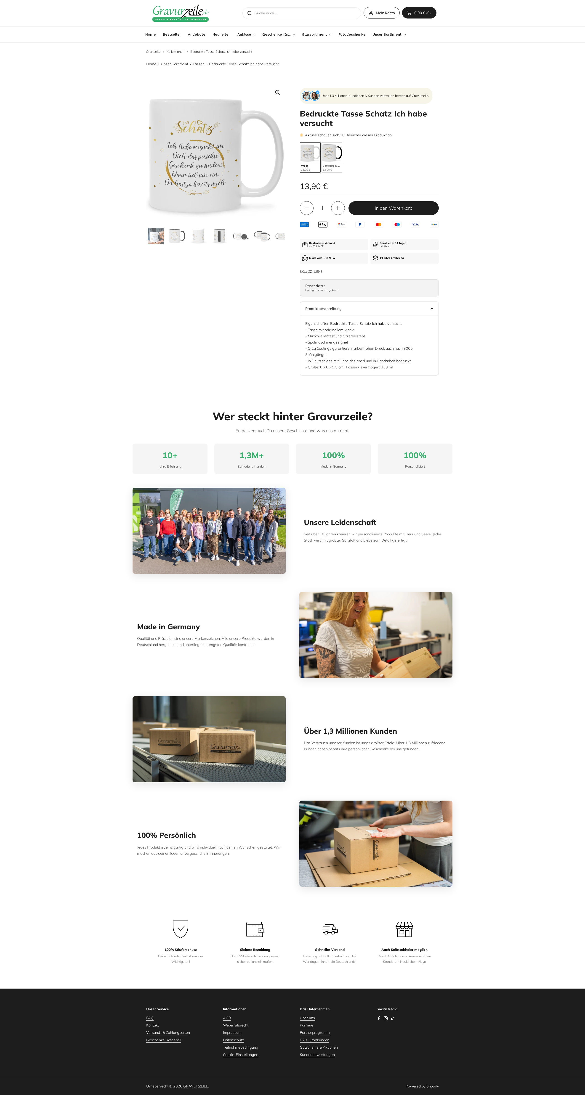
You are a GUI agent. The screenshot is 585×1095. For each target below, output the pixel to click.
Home (151, 64)
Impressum (232, 1032)
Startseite (153, 52)
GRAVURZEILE (195, 1086)
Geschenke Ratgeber (163, 1040)
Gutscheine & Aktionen (319, 1047)
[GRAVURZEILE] (180, 13)
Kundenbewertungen (317, 1054)
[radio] (310, 157)
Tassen (199, 64)
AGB (227, 1018)
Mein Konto (385, 13)
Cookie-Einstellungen (240, 1054)
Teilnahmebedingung (240, 1047)
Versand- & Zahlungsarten (168, 1032)
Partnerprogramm (315, 1032)
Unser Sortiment (174, 64)
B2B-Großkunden (314, 1040)
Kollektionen (175, 52)
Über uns (307, 1018)
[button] (419, 13)
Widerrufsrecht (235, 1025)
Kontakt (152, 1025)
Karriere (306, 1025)
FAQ (150, 1018)
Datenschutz (233, 1040)
